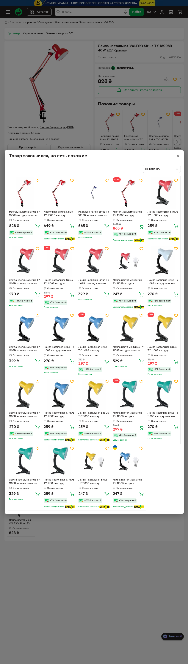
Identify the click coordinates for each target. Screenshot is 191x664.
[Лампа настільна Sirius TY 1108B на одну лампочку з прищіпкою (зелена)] (163, 394)
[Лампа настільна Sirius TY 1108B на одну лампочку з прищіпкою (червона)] (25, 261)
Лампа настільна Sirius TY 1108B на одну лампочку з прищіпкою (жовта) (128, 349)
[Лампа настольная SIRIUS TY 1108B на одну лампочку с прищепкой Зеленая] (59, 461)
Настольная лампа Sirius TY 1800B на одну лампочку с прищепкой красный (58, 214)
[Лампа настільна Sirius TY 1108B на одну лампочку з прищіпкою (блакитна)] (25, 328)
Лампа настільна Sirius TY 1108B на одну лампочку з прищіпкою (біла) (163, 282)
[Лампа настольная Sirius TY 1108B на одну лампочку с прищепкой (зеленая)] (128, 394)
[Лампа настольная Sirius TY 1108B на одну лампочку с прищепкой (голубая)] (94, 328)
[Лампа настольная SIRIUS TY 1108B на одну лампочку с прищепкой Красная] (163, 193)
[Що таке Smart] (70, 239)
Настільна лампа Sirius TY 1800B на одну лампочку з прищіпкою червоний (24, 214)
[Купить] (37, 226)
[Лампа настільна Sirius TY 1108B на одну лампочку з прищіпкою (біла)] (163, 261)
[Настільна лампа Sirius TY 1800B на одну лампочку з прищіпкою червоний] (25, 193)
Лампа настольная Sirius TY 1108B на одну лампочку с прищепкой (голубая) (92, 349)
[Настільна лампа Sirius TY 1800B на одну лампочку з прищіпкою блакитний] (94, 193)
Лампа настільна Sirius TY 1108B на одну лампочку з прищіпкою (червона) (24, 282)
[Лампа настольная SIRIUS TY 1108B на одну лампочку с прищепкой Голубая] (59, 394)
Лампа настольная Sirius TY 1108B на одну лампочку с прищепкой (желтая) (162, 349)
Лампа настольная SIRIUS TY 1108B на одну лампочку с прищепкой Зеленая (59, 482)
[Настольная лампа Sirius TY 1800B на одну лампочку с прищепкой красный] (59, 193)
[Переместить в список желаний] (37, 180)
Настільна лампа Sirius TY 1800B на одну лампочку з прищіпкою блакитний (93, 214)
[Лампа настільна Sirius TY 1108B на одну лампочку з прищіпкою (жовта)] (128, 328)
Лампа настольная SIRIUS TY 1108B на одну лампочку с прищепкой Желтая (93, 415)
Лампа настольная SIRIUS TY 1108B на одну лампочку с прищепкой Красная (163, 214)
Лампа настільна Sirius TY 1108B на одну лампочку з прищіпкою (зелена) (163, 415)
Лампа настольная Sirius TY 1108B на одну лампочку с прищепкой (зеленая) (127, 415)
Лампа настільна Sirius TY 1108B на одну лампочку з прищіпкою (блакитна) (24, 349)
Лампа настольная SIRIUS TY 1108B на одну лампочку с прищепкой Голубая (59, 415)
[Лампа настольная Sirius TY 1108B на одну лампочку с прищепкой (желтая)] (163, 328)
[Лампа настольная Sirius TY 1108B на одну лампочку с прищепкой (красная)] (59, 261)
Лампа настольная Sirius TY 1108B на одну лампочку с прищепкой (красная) (58, 282)
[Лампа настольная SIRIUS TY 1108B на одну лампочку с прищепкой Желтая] (94, 394)
